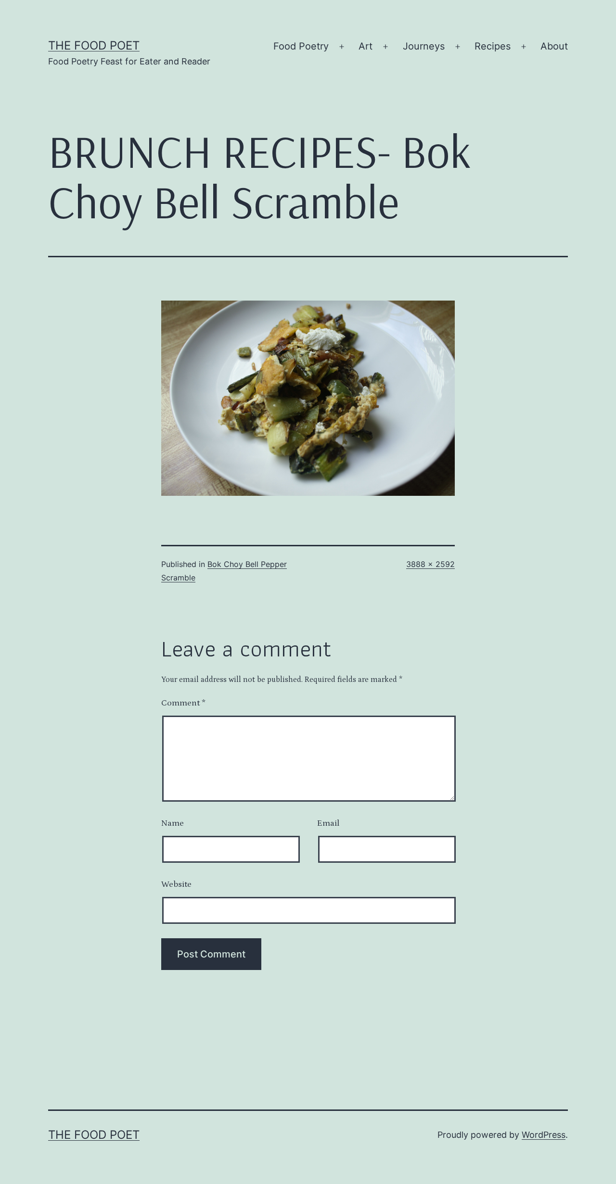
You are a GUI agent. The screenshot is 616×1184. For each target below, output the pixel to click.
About (554, 46)
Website (176, 884)
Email (328, 823)
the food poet (94, 45)
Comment (183, 703)
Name (172, 823)
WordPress (543, 1135)
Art (365, 46)
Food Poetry (301, 46)
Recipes (493, 46)
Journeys (424, 46)
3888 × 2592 (430, 564)
